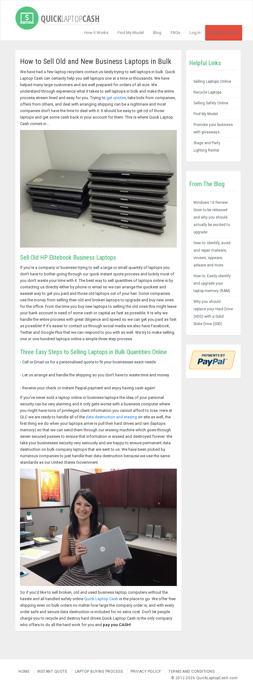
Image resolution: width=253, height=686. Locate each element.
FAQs (175, 32)
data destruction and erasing (111, 417)
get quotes (116, 97)
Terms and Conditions (191, 671)
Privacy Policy (146, 671)
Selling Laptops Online (212, 81)
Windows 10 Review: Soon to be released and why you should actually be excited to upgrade (211, 217)
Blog (157, 32)
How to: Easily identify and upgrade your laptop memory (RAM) (212, 283)
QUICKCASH (69, 14)
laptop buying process (99, 671)
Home (24, 671)
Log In (195, 32)
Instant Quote (224, 32)
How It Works (96, 32)
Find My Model (131, 32)
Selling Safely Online (210, 103)
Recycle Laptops (207, 92)
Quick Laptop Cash (101, 598)
